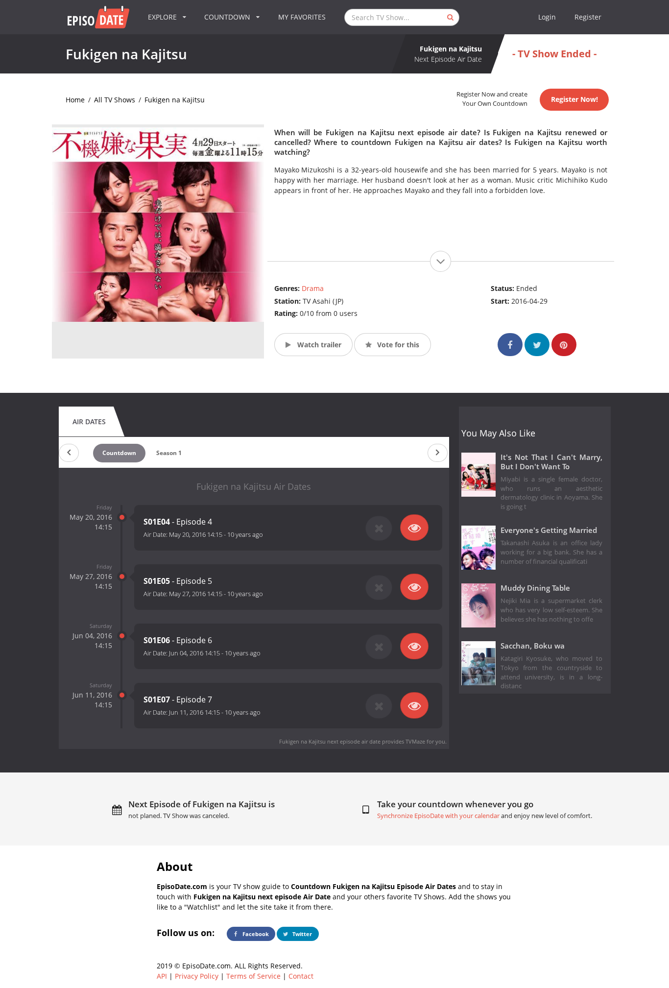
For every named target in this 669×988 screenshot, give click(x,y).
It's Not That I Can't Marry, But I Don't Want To (552, 462)
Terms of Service (253, 976)
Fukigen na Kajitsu (174, 99)
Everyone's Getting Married (549, 530)
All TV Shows (114, 99)
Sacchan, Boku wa (533, 646)
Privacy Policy (196, 976)
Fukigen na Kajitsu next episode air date (330, 741)
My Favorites (302, 17)
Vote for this (397, 344)
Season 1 (169, 453)
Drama (313, 288)
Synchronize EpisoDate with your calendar (438, 816)
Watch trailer (318, 344)
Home (75, 99)
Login (547, 17)
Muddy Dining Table (535, 588)
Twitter (301, 934)
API (162, 976)
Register (587, 17)
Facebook (255, 934)
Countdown (119, 453)
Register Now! (574, 99)
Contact (300, 976)
